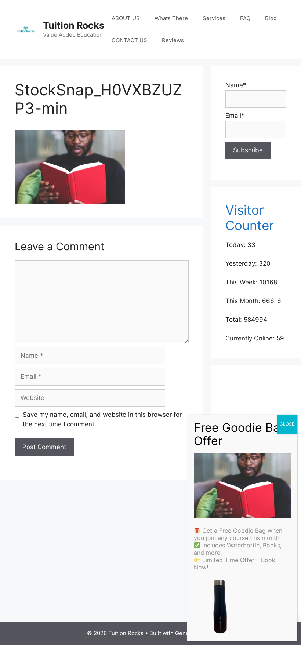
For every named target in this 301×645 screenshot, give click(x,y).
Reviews (173, 40)
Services (214, 18)
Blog (271, 18)
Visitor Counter (249, 217)
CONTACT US (129, 40)
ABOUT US (126, 18)
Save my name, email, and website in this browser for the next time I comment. (102, 419)
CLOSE (287, 424)
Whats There (171, 18)
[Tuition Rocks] (26, 29)
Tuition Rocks (73, 25)
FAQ (245, 18)
